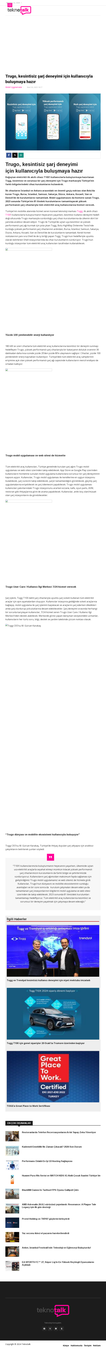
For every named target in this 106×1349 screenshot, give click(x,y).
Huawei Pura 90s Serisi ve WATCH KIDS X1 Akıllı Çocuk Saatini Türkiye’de (61, 1175)
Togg (80, 211)
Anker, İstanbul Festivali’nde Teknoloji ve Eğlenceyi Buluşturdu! (56, 1248)
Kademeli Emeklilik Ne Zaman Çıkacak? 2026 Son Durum (52, 1147)
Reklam (97, 1345)
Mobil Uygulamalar (13, 87)
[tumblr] (61, 1328)
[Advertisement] (53, 44)
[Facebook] (44, 1328)
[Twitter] (50, 1328)
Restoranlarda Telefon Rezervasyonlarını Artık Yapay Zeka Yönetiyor (59, 1132)
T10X (8, 214)
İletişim (88, 1345)
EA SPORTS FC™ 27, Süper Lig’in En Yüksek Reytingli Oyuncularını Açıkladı (58, 1263)
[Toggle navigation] (9, 5)
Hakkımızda (76, 1345)
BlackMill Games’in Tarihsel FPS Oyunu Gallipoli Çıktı (50, 1190)
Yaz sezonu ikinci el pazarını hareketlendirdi (45, 1233)
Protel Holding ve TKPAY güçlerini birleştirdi (45, 1219)
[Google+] (56, 1328)
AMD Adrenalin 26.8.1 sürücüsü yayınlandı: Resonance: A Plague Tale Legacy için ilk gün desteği (59, 1205)
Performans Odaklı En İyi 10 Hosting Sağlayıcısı (47, 1161)
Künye (66, 1345)
